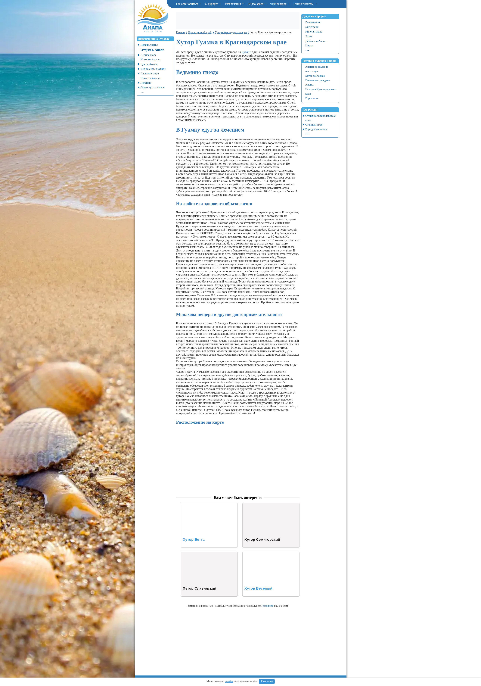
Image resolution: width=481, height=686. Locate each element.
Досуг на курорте (314, 16)
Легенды (146, 82)
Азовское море (150, 73)
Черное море (278, 3)
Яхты (308, 36)
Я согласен (267, 681)
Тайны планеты (303, 3)
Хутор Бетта (189, 504)
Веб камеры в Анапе (153, 68)
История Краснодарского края (321, 91)
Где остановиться (187, 3)
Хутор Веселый (252, 553)
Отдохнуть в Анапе (153, 87)
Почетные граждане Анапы (317, 82)
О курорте (212, 3)
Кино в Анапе (313, 31)
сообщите (267, 605)
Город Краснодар (316, 129)
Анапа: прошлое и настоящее (316, 69)
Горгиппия (311, 98)
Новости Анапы (150, 78)
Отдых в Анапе (152, 50)
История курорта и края (319, 60)
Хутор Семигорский (256, 504)
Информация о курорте (153, 38)
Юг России (310, 109)
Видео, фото (256, 3)
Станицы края (313, 124)
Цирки (309, 45)
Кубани (246, 52)
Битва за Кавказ (315, 75)
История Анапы (150, 59)
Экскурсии (311, 26)
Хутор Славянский (193, 553)
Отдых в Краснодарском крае (320, 118)
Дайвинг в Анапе (315, 40)
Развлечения (233, 3)
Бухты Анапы (149, 64)
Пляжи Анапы (149, 44)
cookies (229, 681)
